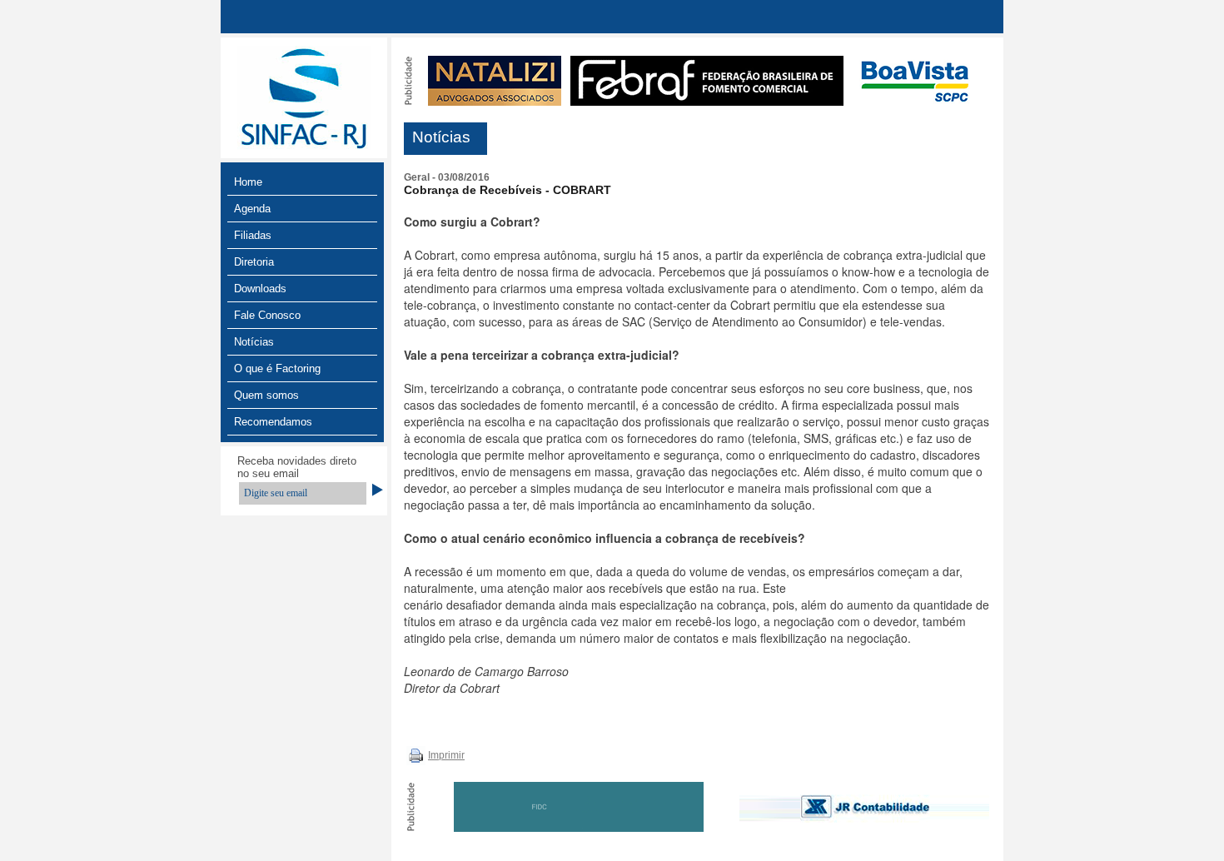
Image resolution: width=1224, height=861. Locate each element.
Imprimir (446, 755)
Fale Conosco (267, 315)
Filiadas (252, 235)
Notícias (254, 342)
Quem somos (266, 395)
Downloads (260, 288)
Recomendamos (273, 422)
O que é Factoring (277, 368)
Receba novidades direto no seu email (296, 467)
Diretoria (254, 262)
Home (248, 182)
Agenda (252, 208)
